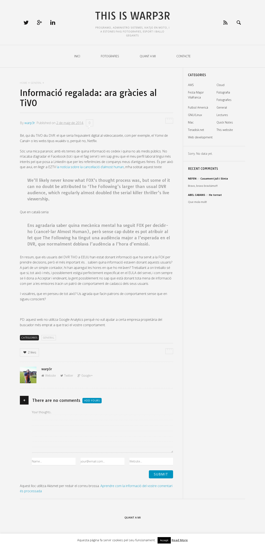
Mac (191, 122)
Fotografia (223, 92)
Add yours (92, 400)
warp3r (29, 123)
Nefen (192, 178)
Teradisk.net (196, 130)
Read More (180, 540)
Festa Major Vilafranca (196, 94)
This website (225, 130)
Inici (77, 56)
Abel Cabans (196, 195)
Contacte (183, 56)
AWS (191, 85)
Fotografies (110, 56)
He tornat (215, 195)
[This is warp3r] (132, 15)
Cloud (220, 85)
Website (50, 375)
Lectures (222, 115)
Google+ (87, 375)
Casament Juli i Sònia (214, 178)
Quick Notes (225, 122)
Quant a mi (148, 56)
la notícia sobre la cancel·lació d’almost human (90, 167)
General (48, 337)
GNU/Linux (195, 115)
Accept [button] (164, 540)
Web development (200, 137)
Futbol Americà (198, 107)
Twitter (68, 375)
